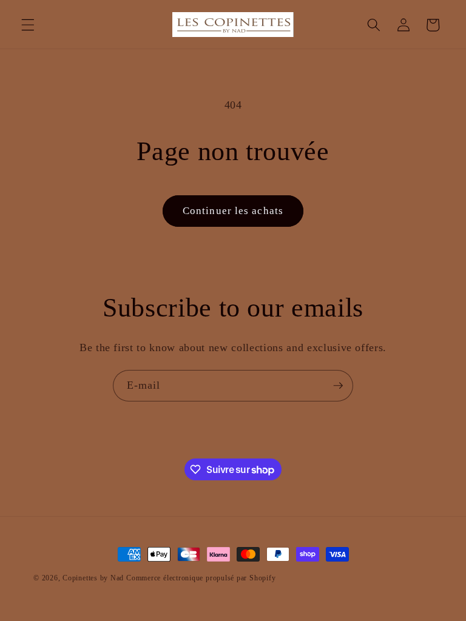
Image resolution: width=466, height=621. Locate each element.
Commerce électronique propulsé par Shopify (200, 578)
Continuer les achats (233, 211)
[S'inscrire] (338, 385)
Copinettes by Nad (94, 578)
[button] (27, 24)
